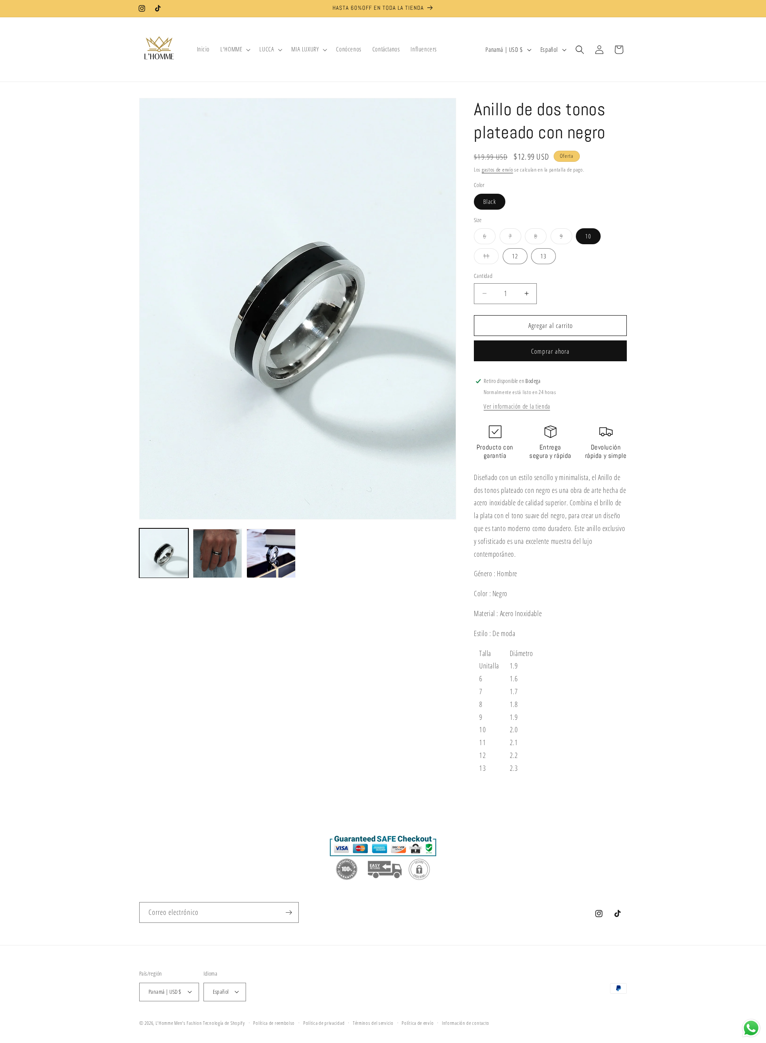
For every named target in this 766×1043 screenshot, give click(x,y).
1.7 (514, 691)
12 (515, 256)
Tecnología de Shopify (224, 1022)
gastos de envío (497, 169)
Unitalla (489, 666)
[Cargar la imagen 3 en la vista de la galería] (271, 553)
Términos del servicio (373, 1022)
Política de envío (418, 1022)
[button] (234, 49)
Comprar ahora (550, 351)
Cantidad (483, 276)
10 (588, 236)
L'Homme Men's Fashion (179, 1022)
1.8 (514, 704)
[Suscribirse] (288, 912)
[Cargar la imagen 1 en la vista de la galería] (163, 553)
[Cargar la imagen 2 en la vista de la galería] (217, 553)
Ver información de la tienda (517, 406)
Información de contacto (465, 1022)
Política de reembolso (274, 1022)
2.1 (514, 742)
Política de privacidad (323, 1022)
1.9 (514, 666)
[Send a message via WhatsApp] (751, 1028)
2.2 (514, 755)
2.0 (514, 729)
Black (489, 201)
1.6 (514, 679)
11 (491, 257)
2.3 (514, 768)
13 (543, 256)
